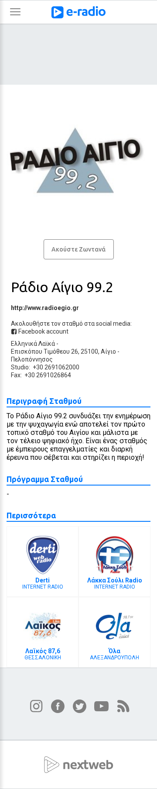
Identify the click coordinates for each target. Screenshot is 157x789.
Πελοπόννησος (32, 359)
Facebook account (42, 331)
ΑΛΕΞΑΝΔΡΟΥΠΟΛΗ (114, 654)
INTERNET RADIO (42, 583)
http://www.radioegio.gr (45, 307)
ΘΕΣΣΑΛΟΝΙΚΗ (42, 654)
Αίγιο (108, 351)
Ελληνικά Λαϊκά (33, 343)
